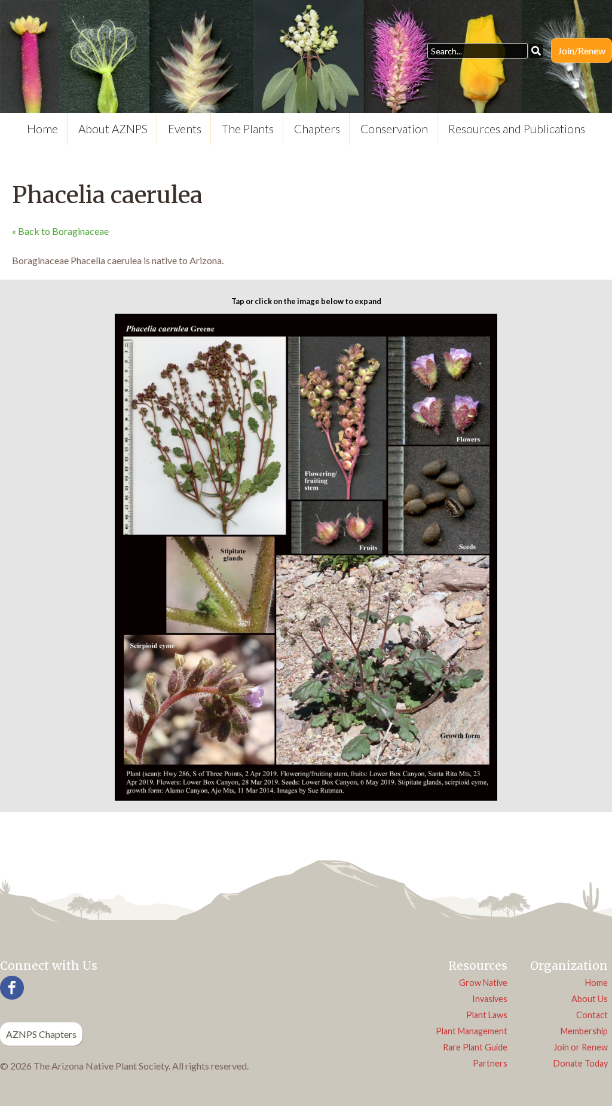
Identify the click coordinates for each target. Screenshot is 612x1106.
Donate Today (580, 1063)
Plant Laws (486, 1015)
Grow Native (483, 983)
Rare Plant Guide (475, 1047)
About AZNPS (113, 129)
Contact (592, 1015)
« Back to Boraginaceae (60, 231)
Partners (490, 1063)
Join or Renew (580, 1047)
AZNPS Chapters (41, 1034)
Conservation (394, 129)
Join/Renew (581, 50)
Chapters (317, 129)
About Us (589, 999)
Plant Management (471, 1031)
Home (42, 129)
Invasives (489, 999)
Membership (584, 1031)
